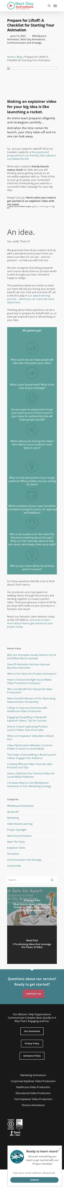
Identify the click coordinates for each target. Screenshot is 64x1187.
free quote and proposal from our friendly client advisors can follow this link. (31, 155)
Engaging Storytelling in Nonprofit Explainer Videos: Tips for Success (27, 718)
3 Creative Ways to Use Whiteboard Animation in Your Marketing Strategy (29, 784)
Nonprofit (13, 812)
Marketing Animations (33, 1075)
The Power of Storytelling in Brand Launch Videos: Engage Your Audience (31, 756)
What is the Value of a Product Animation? (31, 673)
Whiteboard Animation (20, 806)
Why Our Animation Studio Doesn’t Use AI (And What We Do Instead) (31, 656)
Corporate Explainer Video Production (33, 1081)
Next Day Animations (33, 39)
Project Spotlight (17, 829)
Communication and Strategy (24, 42)
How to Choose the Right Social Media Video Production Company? (29, 681)
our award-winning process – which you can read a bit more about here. (30, 299)
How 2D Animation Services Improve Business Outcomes (28, 666)
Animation (13, 853)
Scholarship (14, 865)
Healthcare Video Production (33, 1087)
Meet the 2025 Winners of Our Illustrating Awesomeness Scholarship (31, 700)
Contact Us (33, 993)
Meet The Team (16, 841)
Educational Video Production (33, 1093)
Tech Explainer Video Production (33, 1099)
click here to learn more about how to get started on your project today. (30, 623)
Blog (19, 57)
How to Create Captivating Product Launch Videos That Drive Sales (27, 728)
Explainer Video (16, 847)
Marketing (13, 818)
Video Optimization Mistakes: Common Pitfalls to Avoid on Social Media (30, 747)
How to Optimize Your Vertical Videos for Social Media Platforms (31, 775)
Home (10, 57)
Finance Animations (33, 1105)
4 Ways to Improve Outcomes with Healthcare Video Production (27, 709)
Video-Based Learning (20, 823)
